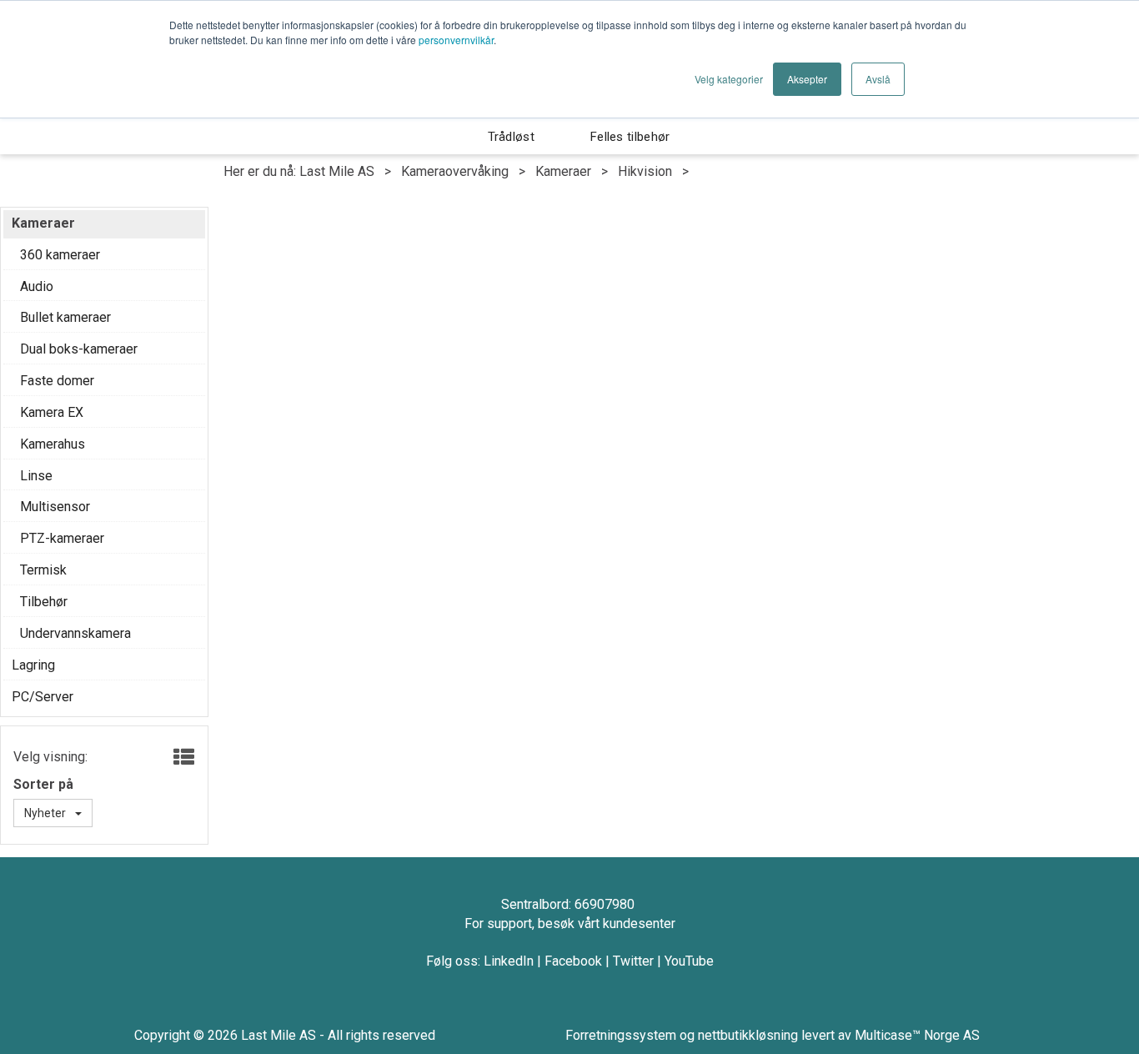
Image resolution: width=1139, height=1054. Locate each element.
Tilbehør (44, 602)
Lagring (33, 665)
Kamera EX (51, 412)
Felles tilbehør (630, 136)
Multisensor (55, 506)
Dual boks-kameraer (79, 349)
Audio (36, 286)
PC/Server (42, 697)
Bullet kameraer (65, 317)
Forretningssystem (620, 1035)
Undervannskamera (75, 633)
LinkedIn (509, 961)
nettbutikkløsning (748, 1035)
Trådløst (511, 136)
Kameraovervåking (455, 171)
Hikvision (645, 171)
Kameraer (563, 171)
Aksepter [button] (807, 79)
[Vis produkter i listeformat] (182, 758)
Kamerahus (52, 444)
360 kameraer (60, 255)
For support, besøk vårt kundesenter (569, 923)
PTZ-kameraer (62, 538)
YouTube (689, 961)
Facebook (573, 961)
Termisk (43, 570)
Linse (36, 476)
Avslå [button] (878, 79)
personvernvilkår (456, 40)
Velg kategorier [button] (729, 79)
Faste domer (57, 381)
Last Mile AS (336, 171)
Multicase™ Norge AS (917, 1035)
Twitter (633, 961)
